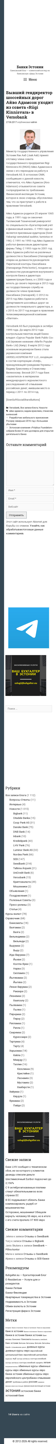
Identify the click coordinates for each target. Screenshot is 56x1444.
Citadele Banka (21, 818)
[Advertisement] (28, 37)
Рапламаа (15, 1023)
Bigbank (17, 813)
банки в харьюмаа (45, 1331)
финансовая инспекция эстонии (37, 1386)
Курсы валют (13, 913)
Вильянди (19, 941)
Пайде (17, 1105)
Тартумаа (15, 1041)
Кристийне (23, 1073)
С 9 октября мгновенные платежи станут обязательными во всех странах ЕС (25, 1191)
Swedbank (19, 863)
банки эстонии (33, 1335)
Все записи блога (29, 407)
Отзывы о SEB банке (36, 1258)
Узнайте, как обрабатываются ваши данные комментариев (25, 529)
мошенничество (11, 1366)
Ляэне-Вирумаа (18, 986)
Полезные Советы (20, 900)
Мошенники (20, 886)
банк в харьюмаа (43, 1328)
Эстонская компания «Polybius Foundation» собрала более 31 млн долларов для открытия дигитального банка (29, 430)
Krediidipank (20, 840)
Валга (16, 932)
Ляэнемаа (15, 996)
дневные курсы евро (17, 1350)
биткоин (22, 1343)
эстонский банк (14, 1395)
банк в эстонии (14, 1331)
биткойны (46, 1343)
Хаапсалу (18, 1000)
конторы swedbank (27, 1363)
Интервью (15, 804)
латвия (46, 1362)
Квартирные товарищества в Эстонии (28, 1297)
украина (41, 1382)
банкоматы (26, 1339)
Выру (16, 950)
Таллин (17, 1064)
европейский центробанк (35, 1355)
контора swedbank (38, 1359)
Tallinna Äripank (22, 868)
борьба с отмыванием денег (15, 1347)
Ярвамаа (14, 1100)
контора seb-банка (23, 1359)
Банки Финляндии (16, 1292)
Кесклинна (23, 1069)
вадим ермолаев (33, 411)
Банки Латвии (13, 1288)
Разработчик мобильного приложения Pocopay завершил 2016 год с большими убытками (27, 421)
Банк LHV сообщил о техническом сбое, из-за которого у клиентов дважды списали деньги (25, 1170)
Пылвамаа (15, 1005)
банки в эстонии (14, 1335)
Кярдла (17, 1096)
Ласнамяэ (23, 1078)
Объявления (16, 891)
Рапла (16, 1027)
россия (33, 1381)
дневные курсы (36, 1346)
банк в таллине (17, 1328)
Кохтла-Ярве (20, 964)
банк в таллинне (30, 1328)
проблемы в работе (20, 1382)
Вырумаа (14, 945)
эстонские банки (31, 1391)
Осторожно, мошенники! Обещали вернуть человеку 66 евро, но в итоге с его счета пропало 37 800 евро (27, 1216)
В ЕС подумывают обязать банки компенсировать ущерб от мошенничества (25, 1203)
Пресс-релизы (18, 904)
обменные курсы (28, 1366)
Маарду (18, 1059)
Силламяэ (19, 973)
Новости (43, 407)
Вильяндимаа (17, 936)
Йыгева (17, 982)
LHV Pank (18, 845)
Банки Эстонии (30, 67)
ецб (14, 1359)
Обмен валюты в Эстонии (20, 1306)
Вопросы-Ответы (19, 799)
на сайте (19, 1414)
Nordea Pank (20, 854)
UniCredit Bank (21, 872)
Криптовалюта (22, 881)
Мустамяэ (23, 1082)
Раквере (18, 991)
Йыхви (17, 959)
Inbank (17, 836)
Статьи (13, 909)
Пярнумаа (15, 1014)
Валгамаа (15, 927)
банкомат (16, 1339)
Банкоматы (16, 923)
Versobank (14, 407)
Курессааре (20, 1037)
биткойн (38, 1343)
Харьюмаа (15, 1050)
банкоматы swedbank (39, 1339)
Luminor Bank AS (23, 850)
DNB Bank (19, 831)
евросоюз (8, 1359)
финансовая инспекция (14, 1386)
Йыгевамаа (16, 977)
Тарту (16, 1046)
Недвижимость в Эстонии (20, 1301)
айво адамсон (16, 411)
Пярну (17, 1018)
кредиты (39, 1363)
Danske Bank (20, 827)
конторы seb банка (12, 1363)
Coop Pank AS (21, 822)
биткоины (30, 1343)
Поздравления (18, 895)
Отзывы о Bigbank (33, 1241)
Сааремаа (15, 1032)
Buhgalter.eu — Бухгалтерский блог (25, 1275)
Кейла (16, 1055)
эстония (12, 1390)
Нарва (17, 968)
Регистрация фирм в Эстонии (23, 1310)
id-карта (8, 1328)
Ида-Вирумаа (17, 954)
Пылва (17, 1009)
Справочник (12, 918)
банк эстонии (11, 1343)
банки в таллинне (30, 1331)
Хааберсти (23, 1087)
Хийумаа (14, 1091)
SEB (15, 859)
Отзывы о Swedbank (36, 1236)
